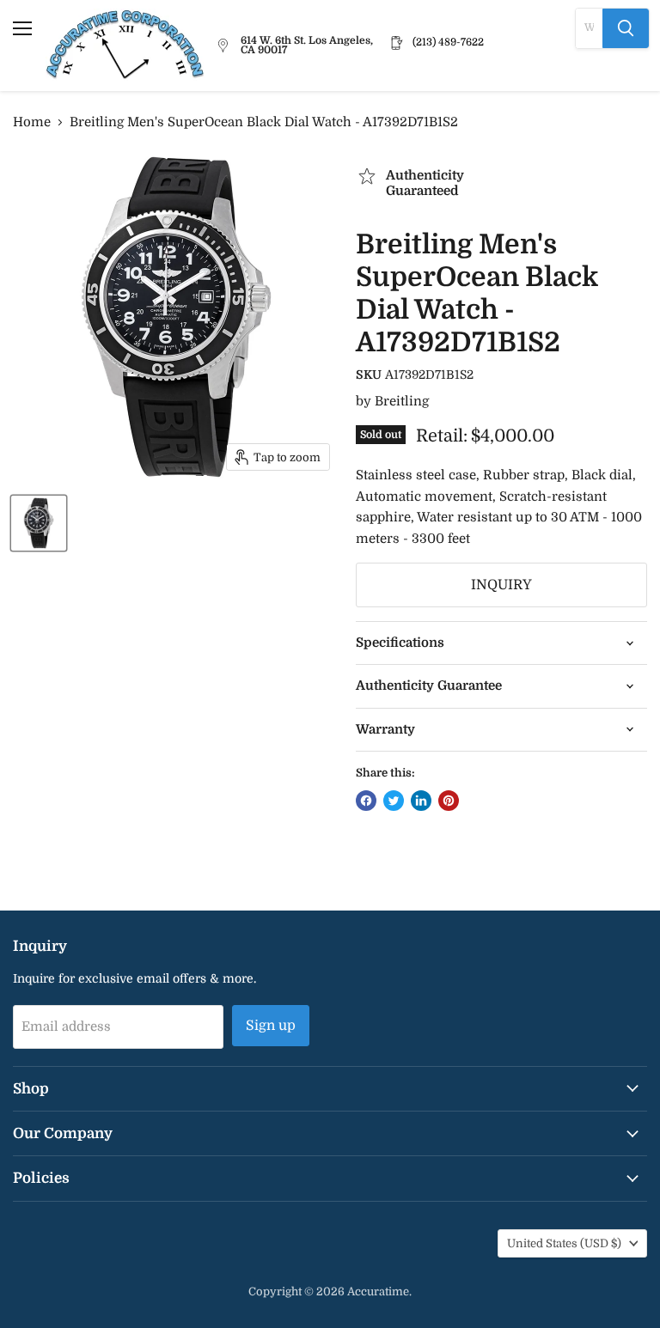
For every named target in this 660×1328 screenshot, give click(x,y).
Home (32, 122)
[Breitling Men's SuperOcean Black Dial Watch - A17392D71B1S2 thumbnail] (38, 523)
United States (564, 1243)
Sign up (271, 1025)
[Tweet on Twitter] (393, 800)
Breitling (402, 401)
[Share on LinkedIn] (421, 800)
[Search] (625, 28)
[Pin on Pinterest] (448, 800)
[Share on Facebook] (366, 800)
